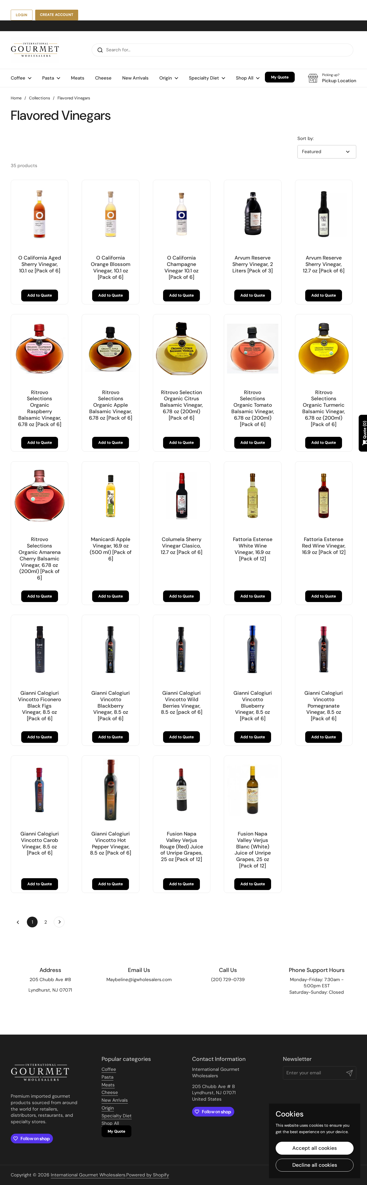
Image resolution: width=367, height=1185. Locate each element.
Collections (39, 98)
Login (21, 15)
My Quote (116, 1131)
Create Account (56, 14)
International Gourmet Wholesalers (88, 1175)
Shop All (110, 1123)
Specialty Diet (117, 1116)
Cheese (110, 1092)
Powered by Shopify (147, 1175)
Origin (108, 1108)
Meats (108, 1085)
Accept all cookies (314, 1148)
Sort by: (305, 138)
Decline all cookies (314, 1165)
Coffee (109, 1069)
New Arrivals (115, 1100)
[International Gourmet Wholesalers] (35, 50)
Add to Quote (39, 295)
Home (16, 98)
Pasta (107, 1077)
